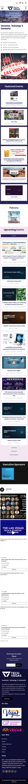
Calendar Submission (7, 744)
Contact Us (7, 698)
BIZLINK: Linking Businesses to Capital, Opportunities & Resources (14, 140)
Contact (3, 741)
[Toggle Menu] (2, 8)
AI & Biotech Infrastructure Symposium (14, 179)
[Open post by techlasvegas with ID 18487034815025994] (13, 506)
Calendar (4, 749)
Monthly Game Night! (14, 370)
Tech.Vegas (13, 8)
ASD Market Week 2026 (14, 281)
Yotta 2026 (14, 197)
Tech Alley (14, 122)
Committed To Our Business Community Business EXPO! (14, 103)
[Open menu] (25, 8)
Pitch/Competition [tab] (14, 454)
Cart (20, 2)
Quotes (3, 751)
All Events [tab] (14, 235)
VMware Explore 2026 (14, 440)
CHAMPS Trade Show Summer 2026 (14, 326)
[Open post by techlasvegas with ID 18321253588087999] (13, 533)
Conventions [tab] (14, 447)
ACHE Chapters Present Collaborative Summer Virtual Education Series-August (14, 258)
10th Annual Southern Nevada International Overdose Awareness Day (14, 394)
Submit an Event (25, 3)
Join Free (22, 3)
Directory (4, 746)
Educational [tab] (14, 451)
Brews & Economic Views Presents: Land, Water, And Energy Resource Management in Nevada (14, 160)
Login (16, 3)
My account (4, 739)
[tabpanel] (14, 342)
